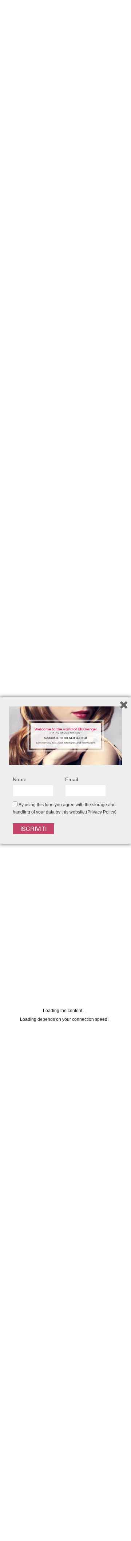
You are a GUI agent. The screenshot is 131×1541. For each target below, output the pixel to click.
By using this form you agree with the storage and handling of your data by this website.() (64, 808)
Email (71, 779)
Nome (20, 779)
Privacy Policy (101, 812)
